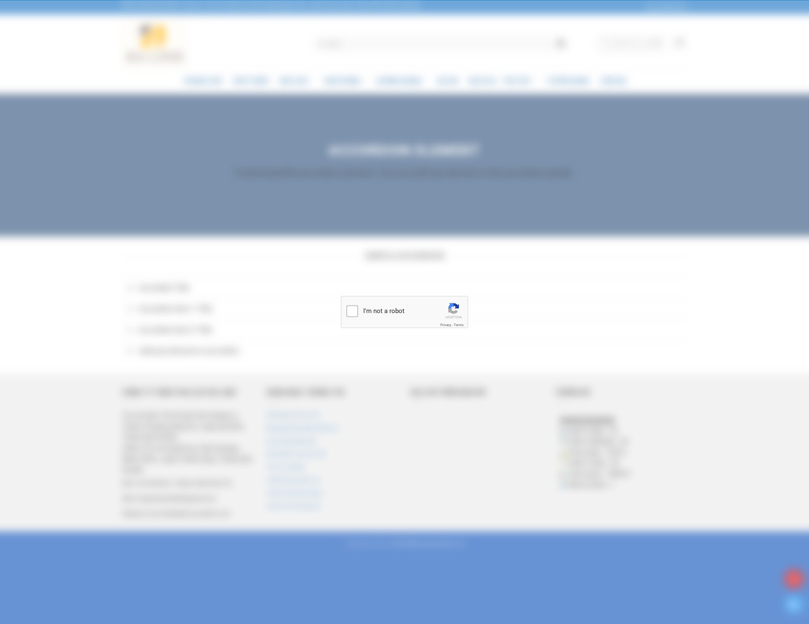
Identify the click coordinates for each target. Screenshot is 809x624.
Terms (458, 325)
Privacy (445, 325)
